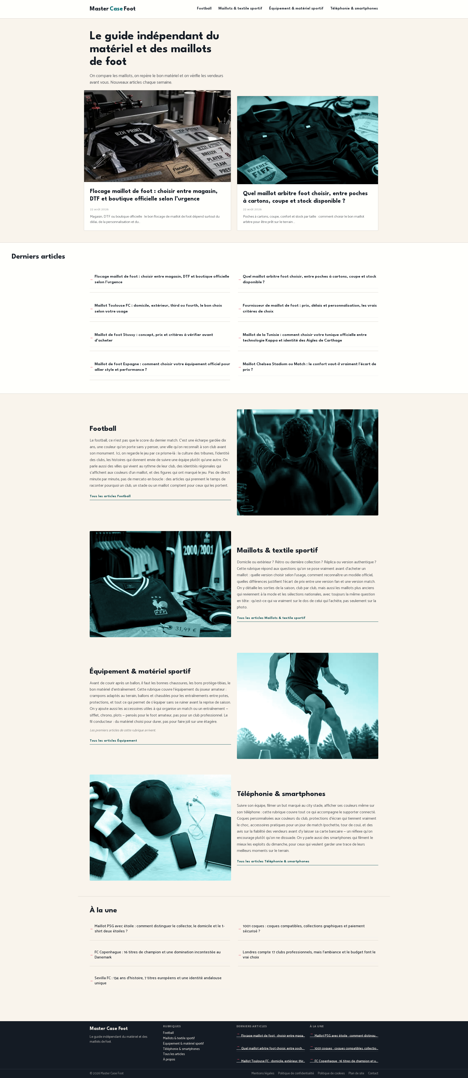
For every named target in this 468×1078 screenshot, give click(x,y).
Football (204, 8)
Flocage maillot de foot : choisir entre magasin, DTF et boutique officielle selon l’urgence (162, 279)
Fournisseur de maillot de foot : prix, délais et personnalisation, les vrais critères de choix (310, 308)
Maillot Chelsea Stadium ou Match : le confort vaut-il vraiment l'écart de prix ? (309, 367)
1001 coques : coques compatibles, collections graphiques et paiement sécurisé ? (304, 929)
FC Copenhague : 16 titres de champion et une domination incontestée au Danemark (158, 955)
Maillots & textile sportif (240, 8)
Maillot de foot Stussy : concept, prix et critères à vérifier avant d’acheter (154, 338)
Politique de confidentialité (296, 1073)
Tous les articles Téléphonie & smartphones (273, 861)
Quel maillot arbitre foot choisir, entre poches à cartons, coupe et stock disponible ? (309, 279)
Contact (373, 1073)
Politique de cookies (331, 1073)
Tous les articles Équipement (113, 740)
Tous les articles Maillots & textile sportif (271, 618)
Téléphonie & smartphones (354, 8)
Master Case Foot (109, 1029)
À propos (169, 1060)
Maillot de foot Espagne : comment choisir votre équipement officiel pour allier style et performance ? (162, 367)
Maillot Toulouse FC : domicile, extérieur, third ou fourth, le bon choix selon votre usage (158, 308)
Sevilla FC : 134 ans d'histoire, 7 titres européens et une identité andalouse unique (158, 981)
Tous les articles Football (110, 496)
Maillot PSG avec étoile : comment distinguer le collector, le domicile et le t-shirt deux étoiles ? (159, 929)
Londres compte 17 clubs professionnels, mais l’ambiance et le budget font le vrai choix (309, 955)
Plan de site (356, 1073)
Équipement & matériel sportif (296, 8)
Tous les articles (174, 1054)
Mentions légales (263, 1073)
